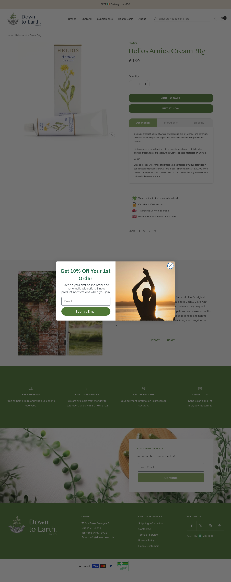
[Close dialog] (170, 266)
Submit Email (86, 311)
